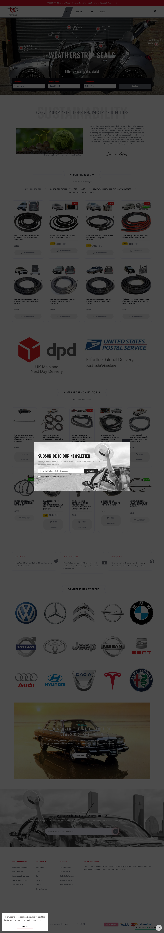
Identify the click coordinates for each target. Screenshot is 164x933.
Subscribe (90, 471)
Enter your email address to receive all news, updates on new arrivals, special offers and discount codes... (69, 463)
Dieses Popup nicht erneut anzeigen (52, 476)
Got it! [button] (25, 926)
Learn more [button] (37, 920)
